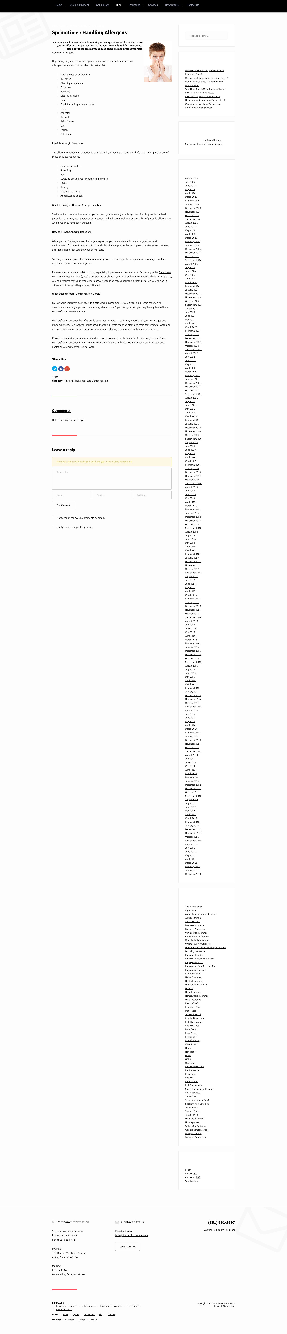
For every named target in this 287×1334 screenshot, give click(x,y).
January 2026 (192, 204)
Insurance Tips (192, 1007)
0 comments (98, 26)
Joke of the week (193, 1014)
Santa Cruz (190, 1096)
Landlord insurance (194, 1018)
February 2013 (192, 777)
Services (153, 5)
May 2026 (190, 189)
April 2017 (190, 591)
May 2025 (190, 230)
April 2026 (190, 193)
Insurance (134, 5)
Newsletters (172, 5)
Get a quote (102, 5)
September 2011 (193, 840)
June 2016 (190, 628)
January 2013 (192, 781)
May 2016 (190, 632)
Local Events (191, 1029)
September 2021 (193, 394)
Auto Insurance (192, 921)
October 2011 (192, 836)
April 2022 (190, 368)
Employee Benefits (194, 955)
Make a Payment (79, 5)
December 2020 (193, 427)
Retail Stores (191, 1081)
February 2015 (192, 688)
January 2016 (192, 647)
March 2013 (191, 773)
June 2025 (190, 226)
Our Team (189, 1063)
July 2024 (190, 267)
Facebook (69, 1319)
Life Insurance (192, 1025)
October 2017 (192, 569)
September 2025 (193, 219)
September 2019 (193, 483)
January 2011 (192, 870)
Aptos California (193, 917)
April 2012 (190, 814)
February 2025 (192, 241)
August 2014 (191, 710)
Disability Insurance (195, 951)
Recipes (189, 1077)
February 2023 (192, 330)
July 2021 (190, 401)
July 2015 (190, 669)
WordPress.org (192, 1181)
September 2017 (193, 572)
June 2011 (190, 851)
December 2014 (193, 695)
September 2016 (193, 617)
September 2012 (193, 796)
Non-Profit (190, 1051)
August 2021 (191, 397)
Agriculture (190, 910)
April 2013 (190, 769)
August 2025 (191, 223)
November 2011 (193, 833)
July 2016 (190, 624)
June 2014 (190, 717)
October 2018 (192, 524)
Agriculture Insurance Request (200, 914)
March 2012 (191, 818)
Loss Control (191, 1036)
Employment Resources (196, 970)
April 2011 (190, 859)
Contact (111, 1314)
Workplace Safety (193, 1133)
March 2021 (191, 416)
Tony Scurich (191, 1114)
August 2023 (191, 308)
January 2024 (192, 289)
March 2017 (191, 595)
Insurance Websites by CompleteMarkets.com (224, 1304)
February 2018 (192, 554)
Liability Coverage (194, 1022)
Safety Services (192, 1092)
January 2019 (192, 513)
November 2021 (193, 386)
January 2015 (192, 691)
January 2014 (192, 736)
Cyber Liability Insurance (197, 940)
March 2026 (191, 196)
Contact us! (125, 1246)
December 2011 (193, 829)
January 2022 (192, 379)
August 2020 (191, 442)
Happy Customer (193, 977)
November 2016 (193, 609)
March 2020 (191, 461)
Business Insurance (194, 925)
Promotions (190, 1074)
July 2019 (190, 490)
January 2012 (192, 825)
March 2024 (191, 282)
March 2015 (191, 684)
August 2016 (191, 621)
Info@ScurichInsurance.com (131, 1235)
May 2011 (190, 855)
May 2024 (190, 275)
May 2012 (190, 810)
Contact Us (193, 5)
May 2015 (190, 676)
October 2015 (192, 658)
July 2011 (190, 847)
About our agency (193, 906)
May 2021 (190, 408)
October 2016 (192, 613)
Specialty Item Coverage (197, 1103)
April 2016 (190, 635)
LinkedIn (93, 1319)
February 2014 (192, 732)
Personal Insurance (194, 1066)
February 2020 (192, 464)
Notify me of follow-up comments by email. (81, 518)
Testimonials (191, 1107)
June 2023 (190, 315)
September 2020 (193, 438)
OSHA (188, 1059)
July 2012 (190, 803)
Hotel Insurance (193, 999)
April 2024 (190, 278)
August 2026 (191, 178)
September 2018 (193, 528)
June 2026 (190, 185)
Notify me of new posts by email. (75, 527)
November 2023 (193, 297)
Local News (190, 1033)
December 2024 (193, 249)
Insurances (190, 1010)
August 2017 (191, 576)
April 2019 (190, 502)
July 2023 (190, 312)
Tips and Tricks (72, 380)
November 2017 (193, 565)
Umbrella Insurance (195, 1118)
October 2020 (192, 435)
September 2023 (193, 304)
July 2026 (190, 182)
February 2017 (192, 598)
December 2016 (193, 606)
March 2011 (191, 862)
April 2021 (190, 412)
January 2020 (192, 468)
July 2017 (190, 580)
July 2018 (190, 535)
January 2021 (192, 423)
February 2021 (192, 420)
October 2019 (192, 479)
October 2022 (192, 345)
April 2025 (190, 234)
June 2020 (190, 449)
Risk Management (194, 1085)
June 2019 (190, 494)
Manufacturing (192, 1040)
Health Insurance (193, 981)
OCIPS (188, 1055)
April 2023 (190, 323)
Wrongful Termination (196, 1137)
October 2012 (192, 792)
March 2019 (191, 505)
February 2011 (192, 866)
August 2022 (191, 353)
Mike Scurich (191, 1044)
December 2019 (193, 472)
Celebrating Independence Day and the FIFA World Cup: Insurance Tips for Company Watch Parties (206, 82)
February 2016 (192, 643)
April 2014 (190, 725)
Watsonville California (196, 1126)
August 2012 (191, 799)
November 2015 (193, 654)
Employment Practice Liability (200, 966)
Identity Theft (191, 1003)
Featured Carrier (193, 973)
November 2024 (193, 252)
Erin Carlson (80, 26)
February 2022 (192, 375)
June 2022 (190, 360)
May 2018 (190, 542)
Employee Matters (194, 962)
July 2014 (190, 714)
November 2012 (193, 788)
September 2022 (193, 349)
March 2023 (191, 327)
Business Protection (195, 929)
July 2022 (190, 357)
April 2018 (190, 546)
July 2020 (190, 446)
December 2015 (193, 650)
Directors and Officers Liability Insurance (205, 947)
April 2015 (190, 680)
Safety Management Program (199, 1089)
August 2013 (191, 755)
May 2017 (190, 587)
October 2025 (192, 215)
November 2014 (193, 699)
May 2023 (190, 319)
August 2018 (191, 531)
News (188, 1048)
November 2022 (193, 342)
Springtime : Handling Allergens (89, 32)
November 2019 (193, 476)
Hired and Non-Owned (196, 984)
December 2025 (193, 208)
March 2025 (191, 237)
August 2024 (191, 264)
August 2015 (191, 665)
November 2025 (193, 211)
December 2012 (193, 784)
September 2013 (193, 751)
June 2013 (190, 762)
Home (58, 5)
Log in (188, 1169)
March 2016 (191, 639)
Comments (192, 1177)
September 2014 (193, 706)
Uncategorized (192, 1122)
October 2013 (192, 747)
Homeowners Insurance (196, 995)
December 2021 (193, 383)
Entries (191, 1173)
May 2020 (190, 453)
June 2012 (190, 807)
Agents (76, 1314)
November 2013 (193, 743)
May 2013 (190, 766)
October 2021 (192, 390)
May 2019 (190, 498)
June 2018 (190, 539)
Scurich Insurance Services (198, 1100)
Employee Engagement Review (200, 958)
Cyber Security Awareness (198, 943)
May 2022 (190, 364)
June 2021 (190, 405)
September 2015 (193, 662)
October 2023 (192, 301)
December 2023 (193, 293)
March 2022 (191, 371)
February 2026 (192, 200)
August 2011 (191, 844)
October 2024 (192, 256)
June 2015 (190, 673)
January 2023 (192, 334)
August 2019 (191, 487)
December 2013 (193, 740)
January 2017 (192, 602)
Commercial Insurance (196, 932)
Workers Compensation (95, 380)
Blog (118, 5)
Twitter (82, 1319)
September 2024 (193, 260)
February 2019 (192, 509)
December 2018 (193, 516)
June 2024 (190, 271)
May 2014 (190, 721)
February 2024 (192, 286)
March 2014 (191, 728)
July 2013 (190, 758)
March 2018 (191, 550)
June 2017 (190, 583)
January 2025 (192, 245)
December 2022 (193, 338)
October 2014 (192, 703)
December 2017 (193, 561)
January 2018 (192, 557)
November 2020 (193, 431)
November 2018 (193, 520)
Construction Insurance (197, 936)
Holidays (189, 988)
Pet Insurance (192, 1070)
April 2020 (190, 457)
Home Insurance (193, 992)
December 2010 (193, 874)
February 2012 (192, 822)
